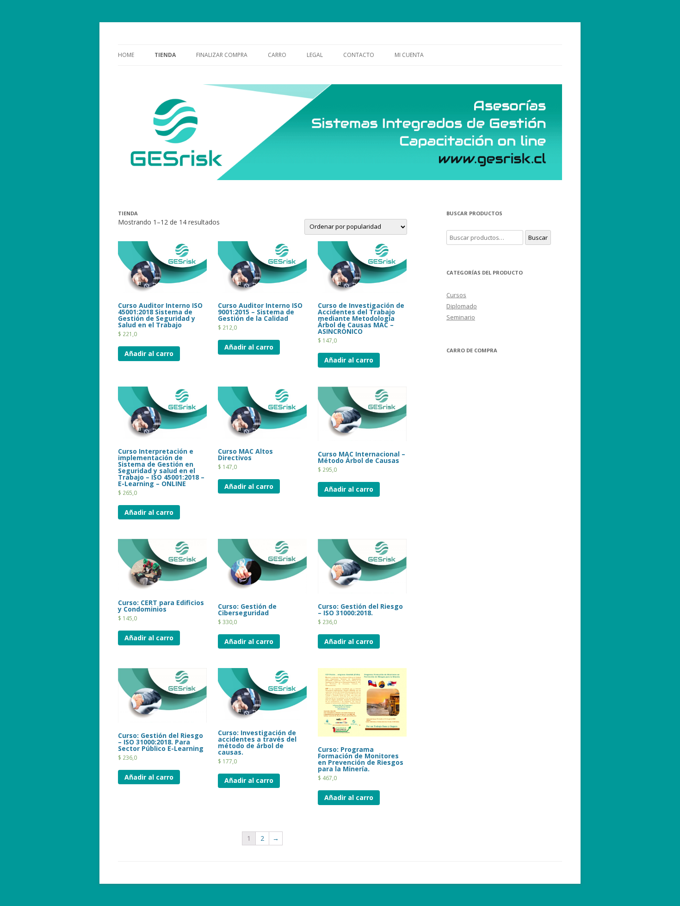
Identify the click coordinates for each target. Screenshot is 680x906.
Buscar (538, 237)
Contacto (358, 55)
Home (126, 55)
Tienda (165, 55)
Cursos (456, 295)
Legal (315, 55)
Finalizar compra (221, 55)
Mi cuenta (409, 55)
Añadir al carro (148, 353)
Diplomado (461, 306)
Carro (277, 55)
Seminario (460, 317)
